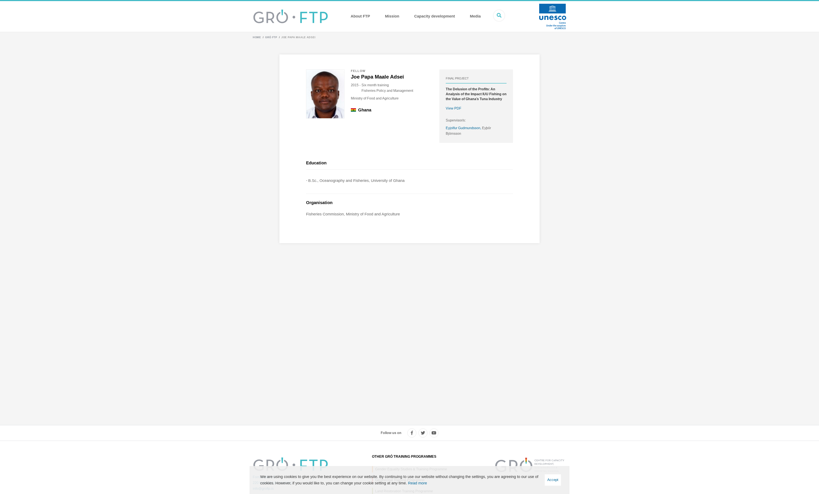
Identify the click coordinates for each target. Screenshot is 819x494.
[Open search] (499, 15)
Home (257, 37)
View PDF (453, 108)
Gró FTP (271, 37)
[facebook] (411, 432)
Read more (417, 483)
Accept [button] (552, 480)
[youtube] (434, 432)
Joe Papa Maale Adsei (298, 37)
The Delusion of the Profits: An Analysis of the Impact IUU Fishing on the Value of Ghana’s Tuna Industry (476, 94)
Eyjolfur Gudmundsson (463, 128)
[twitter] (422, 432)
